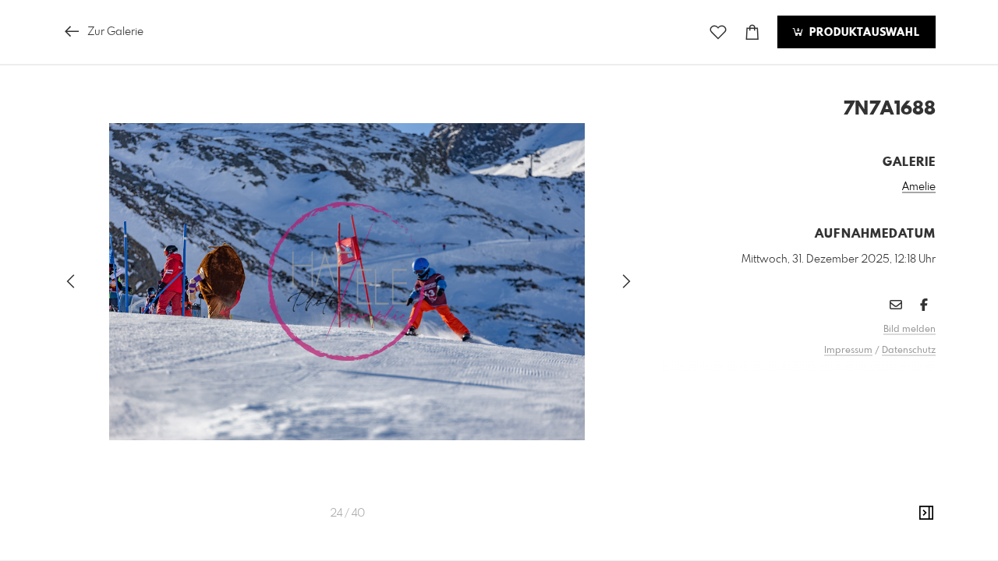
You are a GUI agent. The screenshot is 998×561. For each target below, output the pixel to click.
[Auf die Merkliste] (718, 32)
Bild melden (909, 329)
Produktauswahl (862, 32)
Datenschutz (909, 350)
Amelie (919, 187)
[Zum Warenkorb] (752, 32)
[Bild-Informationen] (926, 513)
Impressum (848, 350)
